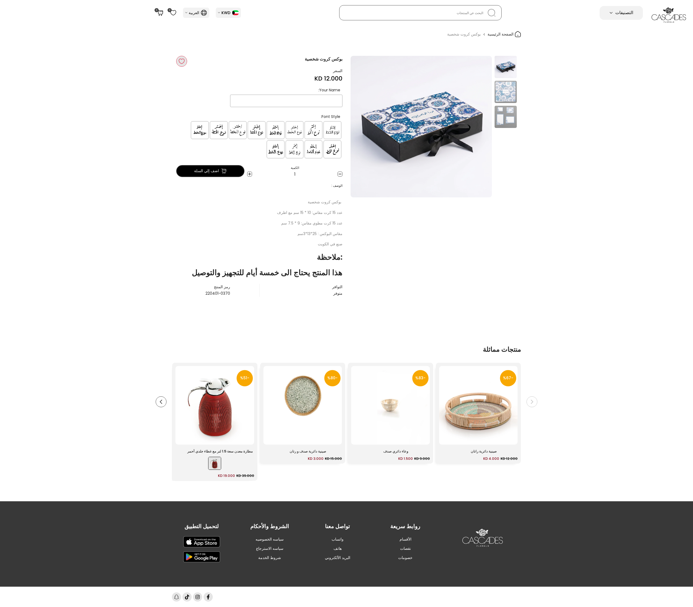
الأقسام (405, 539)
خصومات (405, 557)
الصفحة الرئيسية (501, 34)
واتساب (338, 539)
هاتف (338, 548)
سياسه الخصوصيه (270, 539)
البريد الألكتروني (337, 557)
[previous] (481, 126)
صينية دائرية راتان (484, 451)
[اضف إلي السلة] (446, 437)
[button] (181, 61)
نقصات (405, 548)
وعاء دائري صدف (395, 451)
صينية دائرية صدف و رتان (308, 451)
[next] (361, 126)
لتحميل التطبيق (202, 526)
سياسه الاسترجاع (269, 548)
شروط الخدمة (269, 557)
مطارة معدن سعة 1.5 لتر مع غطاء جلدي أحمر (220, 451)
